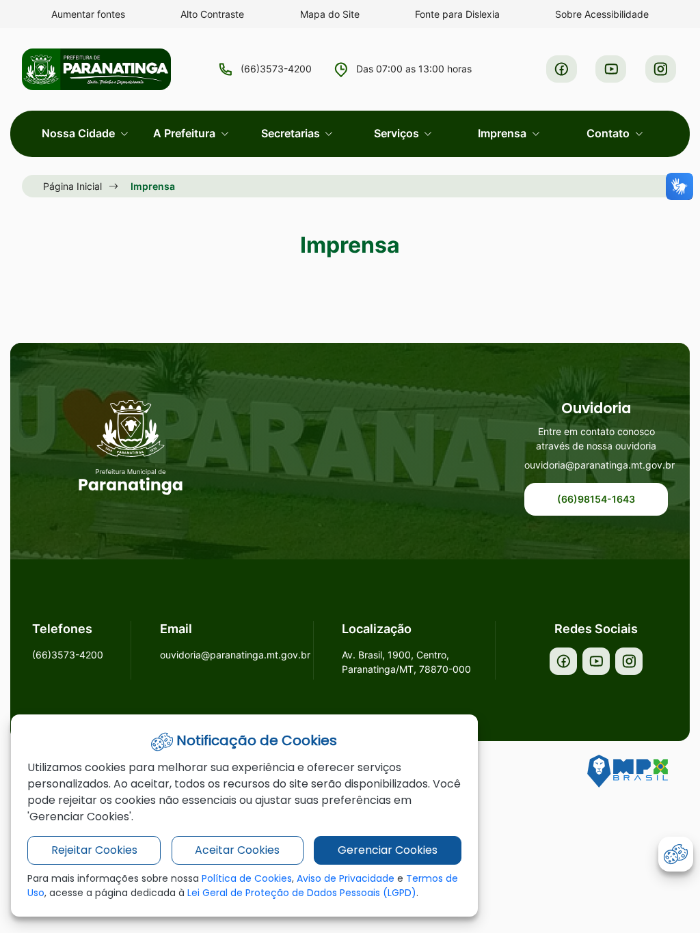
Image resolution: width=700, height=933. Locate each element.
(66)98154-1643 (596, 499)
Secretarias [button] (292, 133)
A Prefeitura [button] (185, 133)
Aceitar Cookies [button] (237, 850)
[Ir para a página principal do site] (131, 447)
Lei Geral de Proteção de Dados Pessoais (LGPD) (301, 893)
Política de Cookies (247, 878)
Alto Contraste (212, 14)
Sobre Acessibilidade (602, 14)
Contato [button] (609, 133)
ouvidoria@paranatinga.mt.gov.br (596, 465)
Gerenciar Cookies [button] (388, 850)
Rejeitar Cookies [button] (94, 850)
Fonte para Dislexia (457, 14)
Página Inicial (72, 186)
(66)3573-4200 (276, 68)
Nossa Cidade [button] (80, 133)
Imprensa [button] (503, 133)
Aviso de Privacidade (345, 878)
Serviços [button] (398, 133)
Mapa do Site (330, 14)
